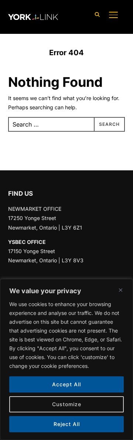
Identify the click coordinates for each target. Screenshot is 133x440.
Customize (66, 404)
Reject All (67, 424)
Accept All (66, 384)
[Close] (120, 290)
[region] (66, 359)
